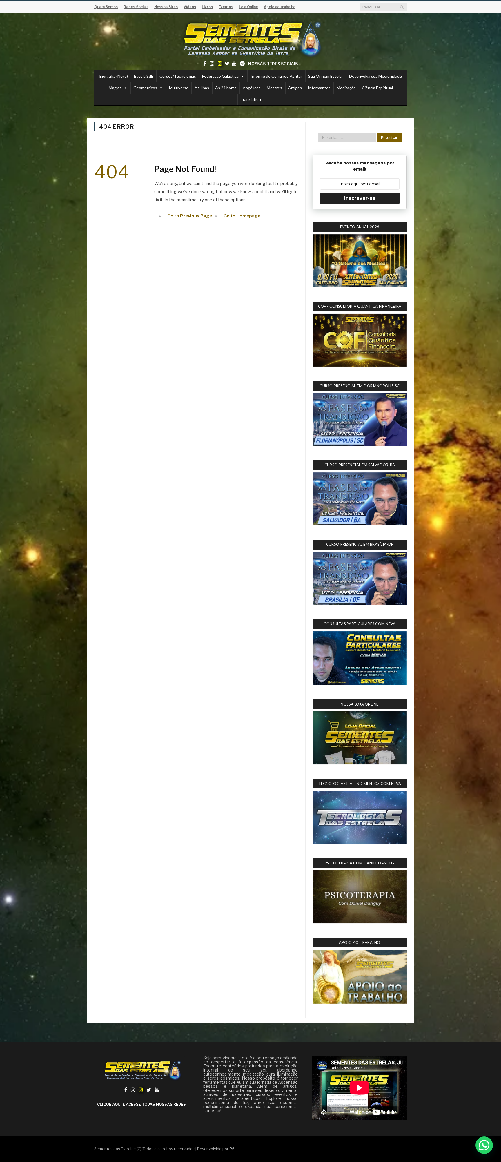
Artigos (295, 87)
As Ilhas (202, 87)
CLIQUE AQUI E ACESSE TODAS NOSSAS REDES (141, 1104)
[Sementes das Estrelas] (251, 38)
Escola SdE (143, 76)
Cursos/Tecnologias (177, 76)
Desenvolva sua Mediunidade (375, 76)
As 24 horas (226, 87)
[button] (484, 1145)
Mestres (274, 87)
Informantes (319, 87)
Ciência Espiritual (377, 87)
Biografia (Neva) (113, 76)
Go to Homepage (242, 216)
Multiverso (178, 87)
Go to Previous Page (189, 216)
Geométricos (145, 87)
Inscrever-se (359, 198)
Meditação (346, 87)
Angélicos (252, 87)
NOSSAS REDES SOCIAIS (273, 63)
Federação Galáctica (220, 76)
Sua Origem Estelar (325, 76)
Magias (115, 87)
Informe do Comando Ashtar (276, 76)
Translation (250, 99)
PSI (232, 1148)
